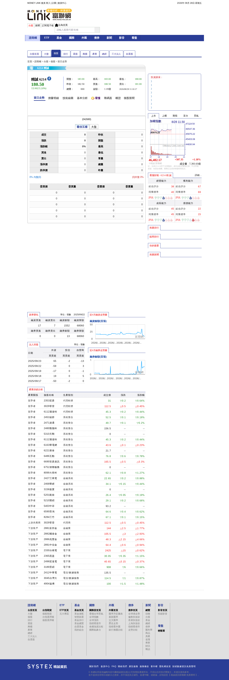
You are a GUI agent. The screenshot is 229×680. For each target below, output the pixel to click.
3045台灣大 (50, 578)
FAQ (114, 666)
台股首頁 (34, 54)
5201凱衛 (49, 495)
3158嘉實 (49, 489)
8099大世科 (50, 472)
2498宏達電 (50, 561)
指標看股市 (95, 623)
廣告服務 (133, 666)
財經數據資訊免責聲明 (184, 666)
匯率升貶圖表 (116, 613)
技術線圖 (68, 98)
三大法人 (116, 54)
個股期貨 (47, 613)
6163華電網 (50, 445)
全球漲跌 (94, 620)
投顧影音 (162, 613)
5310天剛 (49, 434)
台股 (46, 61)
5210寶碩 (49, 500)
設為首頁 (63, 25)
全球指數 (94, 617)
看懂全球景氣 (96, 613)
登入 (48, 3)
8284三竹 (49, 517)
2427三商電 (50, 478)
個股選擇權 (48, 620)
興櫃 (85, 54)
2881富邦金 (50, 528)
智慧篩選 (79, 617)
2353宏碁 (49, 400)
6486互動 (49, 456)
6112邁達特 (50, 411)
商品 (147, 633)
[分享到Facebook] (49, 79)
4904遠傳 (49, 583)
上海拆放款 (134, 623)
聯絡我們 (122, 666)
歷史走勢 (113, 623)
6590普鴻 (49, 511)
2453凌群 (49, 417)
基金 (147, 620)
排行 (65, 54)
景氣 (196, 115)
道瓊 (147, 639)
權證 (118, 98)
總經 (104, 54)
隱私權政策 (165, 666)
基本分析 (82, 98)
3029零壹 (49, 406)
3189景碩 (49, 567)
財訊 (147, 646)
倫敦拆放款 (134, 617)
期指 (175, 115)
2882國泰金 (50, 533)
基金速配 (79, 613)
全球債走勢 (134, 613)
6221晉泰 (49, 450)
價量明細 (53, 98)
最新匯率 (113, 617)
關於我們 (94, 666)
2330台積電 (50, 550)
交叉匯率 (113, 620)
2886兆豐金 (50, 539)
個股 (56, 53)
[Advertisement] (175, 283)
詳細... (198, 175)
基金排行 (79, 620)
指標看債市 (134, 626)
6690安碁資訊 (52, 461)
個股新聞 (129, 98)
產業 (94, 54)
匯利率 (148, 629)
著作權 (154, 666)
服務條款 (144, 666)
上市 (153, 116)
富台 (185, 115)
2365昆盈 (49, 556)
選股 (75, 54)
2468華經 (49, 483)
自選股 (129, 54)
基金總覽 (79, 623)
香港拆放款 (134, 620)
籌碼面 (108, 98)
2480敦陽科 (50, 428)
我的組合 (79, 629)
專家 (147, 642)
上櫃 (164, 115)
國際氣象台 (95, 629)
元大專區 (64, 613)
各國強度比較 (96, 626)
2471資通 (49, 422)
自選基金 (79, 626)
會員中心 (62, 3)
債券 (147, 626)
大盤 (46, 54)
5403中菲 (49, 506)
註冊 (54, 3)
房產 (147, 636)
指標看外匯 (114, 626)
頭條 (147, 613)
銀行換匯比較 (116, 629)
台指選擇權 (48, 617)
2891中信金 (50, 544)
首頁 (29, 61)
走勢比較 (133, 629)
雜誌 (147, 649)
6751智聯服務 (52, 467)
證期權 (37, 61)
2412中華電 (50, 572)
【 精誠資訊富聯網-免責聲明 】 (183, 675)
